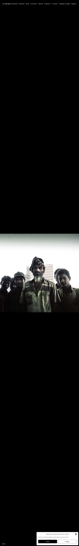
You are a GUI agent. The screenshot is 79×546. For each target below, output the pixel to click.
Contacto (55, 4)
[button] (76, 534)
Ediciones (22, 4)
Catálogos (62, 4)
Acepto (47, 541)
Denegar (67, 541)
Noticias (40, 4)
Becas (27, 4)
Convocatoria (14, 4)
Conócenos (34, 4)
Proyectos (47, 4)
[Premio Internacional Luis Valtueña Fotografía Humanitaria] (5, 4)
